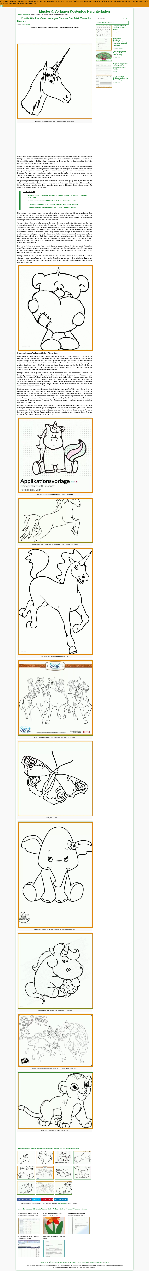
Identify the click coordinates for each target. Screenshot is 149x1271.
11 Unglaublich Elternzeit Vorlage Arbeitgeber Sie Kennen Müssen (53, 204)
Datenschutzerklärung (64, 1262)
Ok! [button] (1, 6)
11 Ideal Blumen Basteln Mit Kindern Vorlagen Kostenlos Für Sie (52, 201)
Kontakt (106, 1262)
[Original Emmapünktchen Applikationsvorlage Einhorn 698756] (63, 1164)
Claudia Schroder (61, 1203)
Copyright (85, 1262)
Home (19, 14)
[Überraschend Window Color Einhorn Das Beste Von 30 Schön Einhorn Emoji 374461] (82, 1179)
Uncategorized (26, 14)
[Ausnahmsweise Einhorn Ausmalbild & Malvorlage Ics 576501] (26, 1179)
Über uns (53, 1262)
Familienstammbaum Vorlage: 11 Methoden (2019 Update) (120, 52)
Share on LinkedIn (60, 1199)
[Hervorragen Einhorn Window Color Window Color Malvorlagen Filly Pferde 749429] (45, 1194)
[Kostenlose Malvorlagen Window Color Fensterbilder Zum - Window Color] (54, 119)
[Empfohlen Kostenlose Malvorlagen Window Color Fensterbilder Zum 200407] (26, 1164)
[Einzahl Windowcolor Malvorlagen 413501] (63, 1194)
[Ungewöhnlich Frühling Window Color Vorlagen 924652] (63, 1179)
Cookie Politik (76, 1262)
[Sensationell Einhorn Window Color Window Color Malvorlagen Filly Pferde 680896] (82, 1164)
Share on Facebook (24, 1199)
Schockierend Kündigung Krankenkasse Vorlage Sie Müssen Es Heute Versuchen (120, 42)
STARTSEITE (44, 1262)
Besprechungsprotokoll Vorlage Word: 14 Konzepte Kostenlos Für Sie (120, 66)
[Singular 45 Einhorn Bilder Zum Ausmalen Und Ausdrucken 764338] (26, 1194)
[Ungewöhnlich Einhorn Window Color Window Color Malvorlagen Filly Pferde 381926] (45, 1179)
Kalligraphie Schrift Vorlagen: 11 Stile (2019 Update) (120, 27)
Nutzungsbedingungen (96, 1262)
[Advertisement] (54, 36)
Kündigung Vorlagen (118, 48)
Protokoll (115, 71)
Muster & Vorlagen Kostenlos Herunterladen (74, 11)
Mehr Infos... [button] (33, 3)
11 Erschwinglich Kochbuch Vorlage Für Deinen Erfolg (120, 78)
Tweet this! (36, 1199)
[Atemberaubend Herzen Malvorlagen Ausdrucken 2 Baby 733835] (45, 1164)
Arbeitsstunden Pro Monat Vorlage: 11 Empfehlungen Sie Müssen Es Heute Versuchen (28, 1215)
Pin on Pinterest (47, 1199)
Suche (125, 18)
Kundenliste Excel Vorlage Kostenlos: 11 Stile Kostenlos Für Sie (52, 208)
